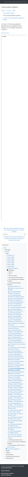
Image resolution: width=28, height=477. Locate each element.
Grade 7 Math (10, 264)
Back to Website (5, 470)
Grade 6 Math (10, 262)
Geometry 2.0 (10, 255)
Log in (24, 2)
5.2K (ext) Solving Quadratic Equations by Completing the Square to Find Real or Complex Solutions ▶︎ (14, 238)
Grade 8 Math (10, 266)
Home (3, 10)
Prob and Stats (11, 447)
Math (14, 10)
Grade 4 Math (10, 259)
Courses (9, 10)
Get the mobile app (6, 475)
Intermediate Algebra (8, 13)
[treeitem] (14, 248)
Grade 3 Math (10, 257)
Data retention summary (7, 473)
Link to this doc (5, 33)
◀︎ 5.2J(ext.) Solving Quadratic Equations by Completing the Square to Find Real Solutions (14, 230)
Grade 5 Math (10, 261)
